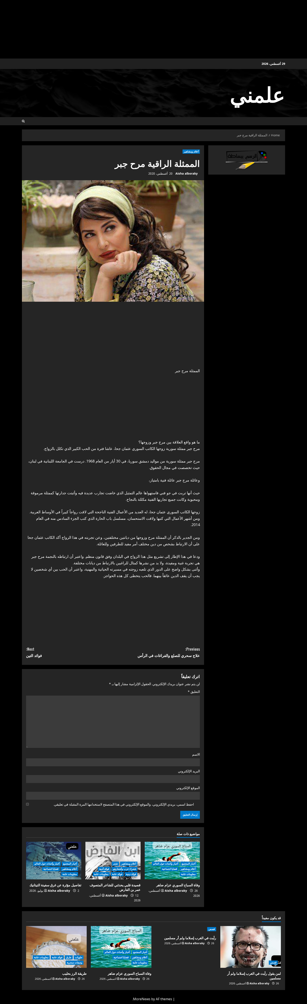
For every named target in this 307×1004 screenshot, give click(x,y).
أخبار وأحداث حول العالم (165, 863)
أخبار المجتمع (188, 863)
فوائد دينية (131, 874)
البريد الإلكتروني (189, 771)
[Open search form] (23, 121)
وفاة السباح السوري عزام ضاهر (178, 884)
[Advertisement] (181, 29)
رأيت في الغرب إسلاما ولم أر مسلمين (190, 937)
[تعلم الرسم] (247, 159)
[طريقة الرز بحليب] (56, 947)
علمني (257, 93)
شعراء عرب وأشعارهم (124, 869)
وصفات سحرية (74, 962)
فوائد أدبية (104, 869)
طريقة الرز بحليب (74, 973)
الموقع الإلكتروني (188, 788)
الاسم (196, 754)
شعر (115, 863)
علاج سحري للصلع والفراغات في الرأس (169, 652)
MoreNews (141, 999)
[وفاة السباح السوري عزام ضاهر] (121, 947)
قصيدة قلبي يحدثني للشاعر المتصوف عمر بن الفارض (115, 887)
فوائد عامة (117, 874)
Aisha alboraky (186, 173)
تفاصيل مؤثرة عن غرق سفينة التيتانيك (55, 884)
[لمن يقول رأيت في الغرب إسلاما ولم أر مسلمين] (250, 947)
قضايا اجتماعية (169, 869)
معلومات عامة (188, 874)
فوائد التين (34, 652)
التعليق (194, 691)
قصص (273, 962)
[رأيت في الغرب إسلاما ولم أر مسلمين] (186, 929)
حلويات (78, 957)
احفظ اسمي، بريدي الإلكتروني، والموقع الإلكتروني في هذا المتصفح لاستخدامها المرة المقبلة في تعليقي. (123, 804)
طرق (68, 957)
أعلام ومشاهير (191, 151)
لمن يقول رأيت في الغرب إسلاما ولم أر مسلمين (254, 975)
